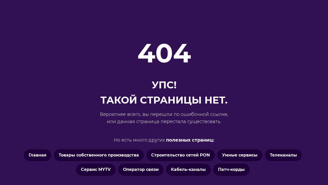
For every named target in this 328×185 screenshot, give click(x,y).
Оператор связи (141, 169)
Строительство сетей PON (180, 155)
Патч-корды (231, 169)
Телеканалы (283, 155)
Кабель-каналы (188, 169)
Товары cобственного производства (99, 155)
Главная (37, 155)
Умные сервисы (240, 155)
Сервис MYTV (96, 169)
